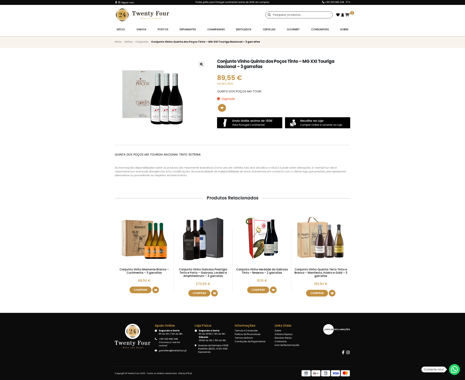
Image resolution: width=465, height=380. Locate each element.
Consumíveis (320, 29)
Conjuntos (141, 42)
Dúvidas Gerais (283, 337)
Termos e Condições (246, 330)
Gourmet (293, 29)
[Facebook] (116, 2)
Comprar (140, 290)
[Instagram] (119, 2)
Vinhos (141, 29)
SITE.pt (189, 373)
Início (121, 29)
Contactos (281, 341)
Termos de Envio (244, 337)
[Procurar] (268, 15)
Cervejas (269, 29)
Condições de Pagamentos (250, 341)
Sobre (344, 29)
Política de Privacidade (247, 334)
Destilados (243, 29)
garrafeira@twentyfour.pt (173, 350)
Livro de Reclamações (287, 345)
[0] (347, 15)
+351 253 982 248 (334, 2)
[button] (201, 64)
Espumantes (188, 29)
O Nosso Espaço (284, 334)
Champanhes (216, 29)
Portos (163, 29)
